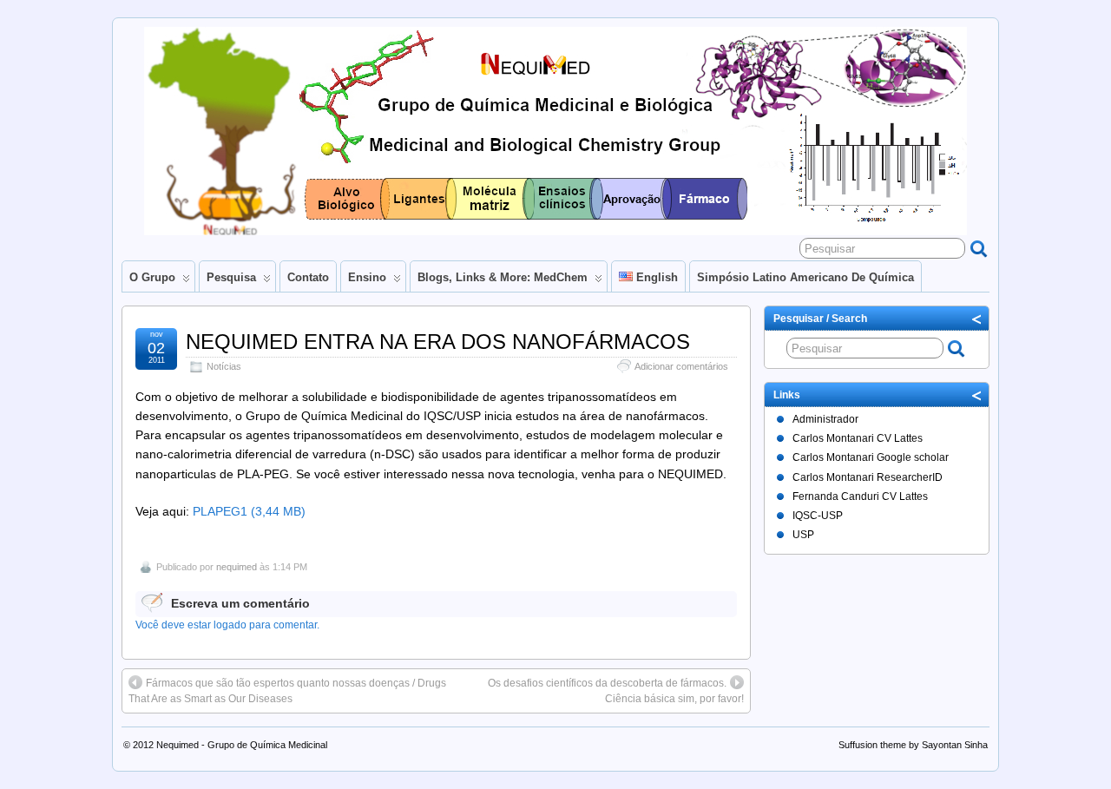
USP (803, 535)
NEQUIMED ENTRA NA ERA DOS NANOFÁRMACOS (438, 341)
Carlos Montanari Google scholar (870, 457)
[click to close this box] (977, 318)
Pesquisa (231, 277)
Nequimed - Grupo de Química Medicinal (241, 745)
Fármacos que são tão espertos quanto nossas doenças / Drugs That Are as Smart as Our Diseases (287, 691)
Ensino (367, 277)
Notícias (224, 366)
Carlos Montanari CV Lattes (857, 438)
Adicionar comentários (681, 366)
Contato (308, 277)
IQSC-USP (817, 516)
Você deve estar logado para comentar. (227, 625)
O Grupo (152, 277)
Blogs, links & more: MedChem (502, 277)
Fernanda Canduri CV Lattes (860, 496)
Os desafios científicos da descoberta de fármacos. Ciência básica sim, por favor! (616, 691)
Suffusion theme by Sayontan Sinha (913, 745)
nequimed (236, 567)
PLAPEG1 (220, 511)
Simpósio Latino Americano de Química (805, 277)
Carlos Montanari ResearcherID (867, 477)
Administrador (825, 419)
